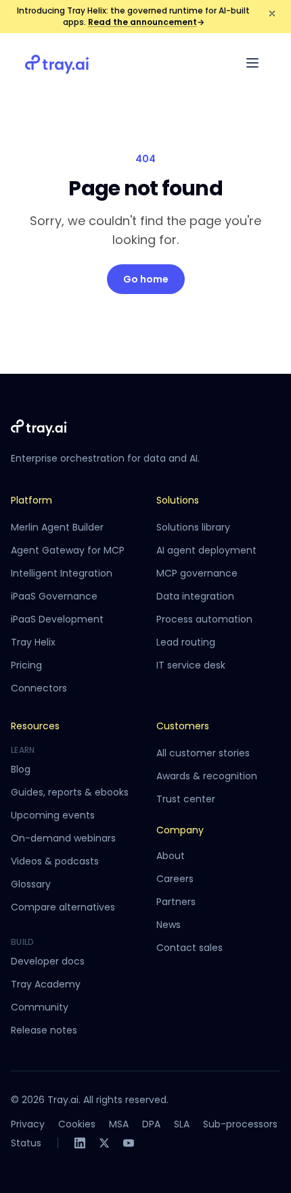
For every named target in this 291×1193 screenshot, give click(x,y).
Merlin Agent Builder (57, 527)
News (168, 924)
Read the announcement (146, 22)
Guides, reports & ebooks (70, 792)
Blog (20, 769)
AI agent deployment (206, 550)
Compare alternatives (63, 907)
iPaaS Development (57, 619)
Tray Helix (33, 642)
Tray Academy (46, 984)
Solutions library (193, 527)
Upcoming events (53, 815)
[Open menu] (252, 62)
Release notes (44, 1030)
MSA (119, 1124)
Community (39, 1007)
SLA (181, 1124)
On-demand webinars (63, 838)
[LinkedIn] (79, 1143)
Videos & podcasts (55, 861)
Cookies (76, 1124)
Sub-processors (240, 1124)
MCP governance (197, 573)
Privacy (28, 1124)
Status (26, 1143)
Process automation (204, 619)
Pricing (26, 665)
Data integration (195, 596)
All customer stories (203, 753)
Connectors (39, 688)
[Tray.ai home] (57, 63)
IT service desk (190, 665)
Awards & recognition (206, 776)
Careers (175, 878)
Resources (35, 726)
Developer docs (48, 961)
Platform (31, 500)
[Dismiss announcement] (272, 13)
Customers (182, 726)
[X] (104, 1143)
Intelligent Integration (61, 573)
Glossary (31, 884)
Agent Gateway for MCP (68, 550)
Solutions (177, 500)
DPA (151, 1124)
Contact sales (189, 947)
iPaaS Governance (54, 596)
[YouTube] (128, 1143)
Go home (146, 279)
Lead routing (185, 642)
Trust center (185, 799)
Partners (176, 901)
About (170, 855)
